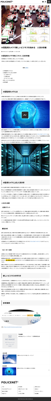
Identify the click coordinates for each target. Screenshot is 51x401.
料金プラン (4, 393)
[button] (49, 1)
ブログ (19, 391)
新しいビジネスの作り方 (9, 80)
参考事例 (6, 82)
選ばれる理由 (5, 391)
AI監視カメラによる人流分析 (10, 72)
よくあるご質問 (21, 393)
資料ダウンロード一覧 (22, 389)
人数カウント (8, 74)
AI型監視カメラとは (8, 71)
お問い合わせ (43, 1)
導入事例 (20, 386)
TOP (3, 386)
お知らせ (36, 389)
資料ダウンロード (45, 1)
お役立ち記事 (17, 51)
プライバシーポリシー (39, 391)
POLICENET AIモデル (42, 134)
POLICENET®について (6, 389)
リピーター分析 (9, 78)
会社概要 (36, 393)
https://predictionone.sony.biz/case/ (13, 327)
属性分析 (8, 76)
